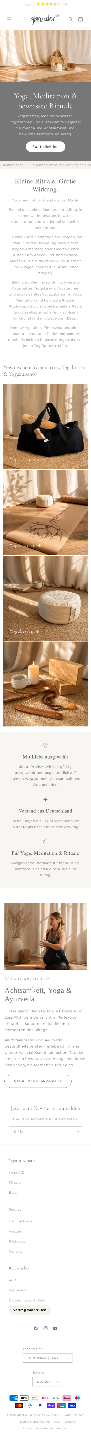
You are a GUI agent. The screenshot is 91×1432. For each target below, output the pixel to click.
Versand (15, 1231)
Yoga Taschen (24, 459)
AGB (12, 1280)
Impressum (18, 1290)
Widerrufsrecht (74, 1414)
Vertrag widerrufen (30, 1310)
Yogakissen (21, 631)
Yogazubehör (23, 717)
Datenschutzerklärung (35, 1421)
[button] (9, 19)
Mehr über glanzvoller (38, 1081)
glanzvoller (24, 1414)
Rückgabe (17, 1241)
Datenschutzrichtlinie (27, 1300)
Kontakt (15, 1251)
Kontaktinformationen (38, 1428)
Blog (13, 1193)
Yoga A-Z (16, 1173)
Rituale (15, 1183)
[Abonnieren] (77, 1131)
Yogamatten (22, 545)
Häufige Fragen (21, 1221)
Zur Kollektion (45, 146)
